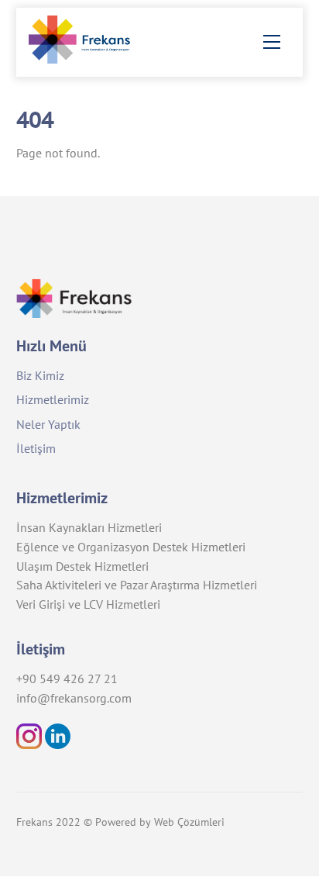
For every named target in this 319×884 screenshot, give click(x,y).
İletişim (36, 448)
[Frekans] (87, 57)
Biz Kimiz (40, 375)
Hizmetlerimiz (52, 399)
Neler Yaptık (48, 424)
